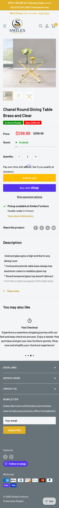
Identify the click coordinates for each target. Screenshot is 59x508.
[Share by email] (53, 227)
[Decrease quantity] (19, 156)
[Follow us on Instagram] (11, 456)
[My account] (46, 26)
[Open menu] (4, 26)
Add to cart (29, 178)
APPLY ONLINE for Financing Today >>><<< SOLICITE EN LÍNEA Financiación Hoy (29, 5)
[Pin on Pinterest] (41, 227)
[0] (53, 26)
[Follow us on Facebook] (5, 456)
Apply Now (44, 13)
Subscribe (14, 430)
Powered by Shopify (13, 501)
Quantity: (8, 156)
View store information (20, 216)
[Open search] (40, 26)
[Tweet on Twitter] (47, 227)
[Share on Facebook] (36, 227)
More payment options (29, 196)
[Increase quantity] (35, 156)
